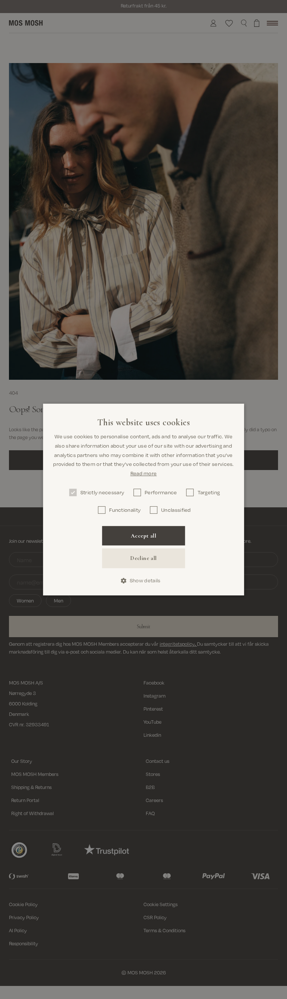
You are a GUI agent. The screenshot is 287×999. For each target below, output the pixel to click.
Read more (143, 473)
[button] (144, 580)
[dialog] (143, 499)
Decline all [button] (143, 558)
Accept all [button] (143, 535)
